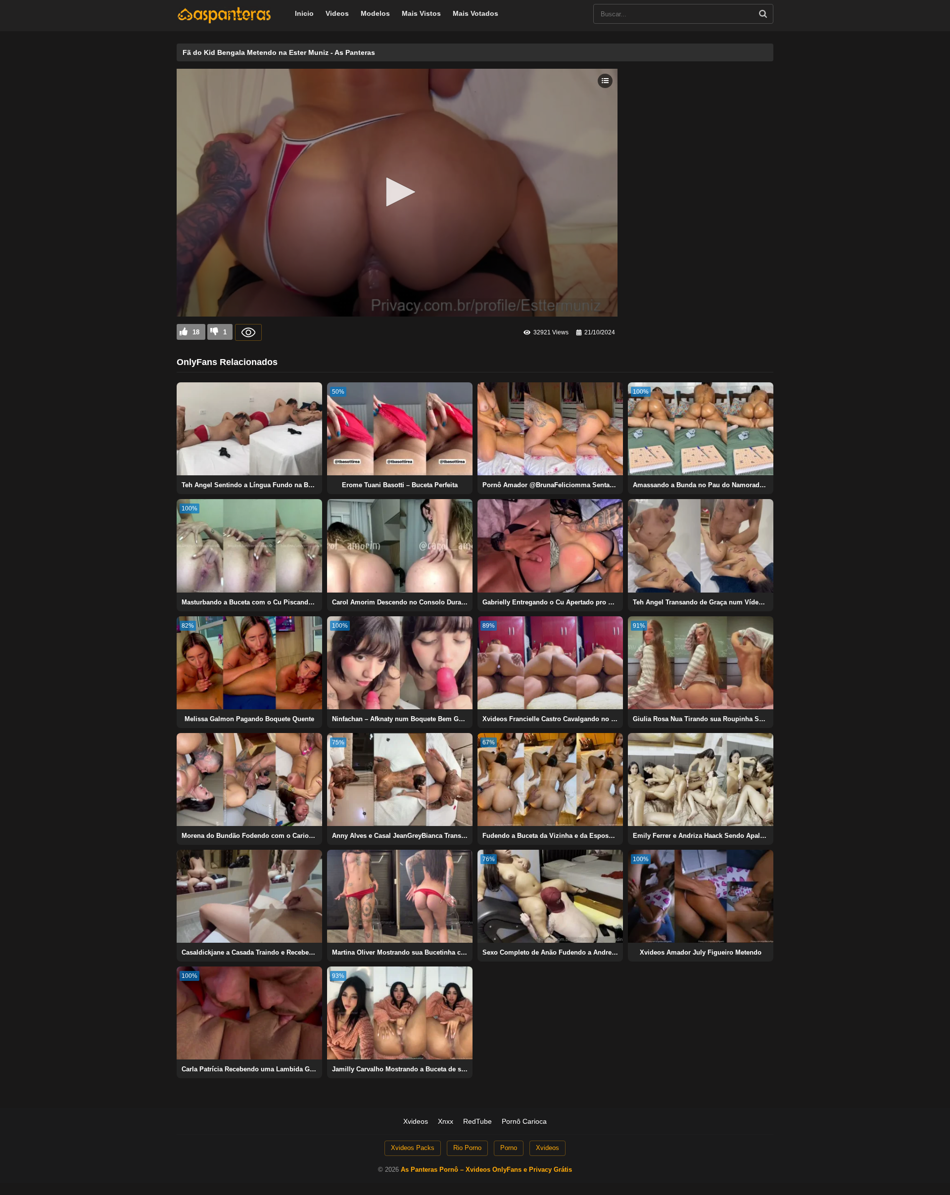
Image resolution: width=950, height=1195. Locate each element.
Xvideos (415, 1121)
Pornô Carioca (524, 1121)
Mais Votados (475, 13)
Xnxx (445, 1121)
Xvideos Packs (412, 1147)
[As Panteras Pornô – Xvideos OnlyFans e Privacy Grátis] (224, 21)
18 (195, 332)
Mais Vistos (421, 13)
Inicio (304, 13)
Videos (337, 13)
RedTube (477, 1121)
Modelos (375, 13)
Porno (508, 1147)
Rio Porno (467, 1147)
